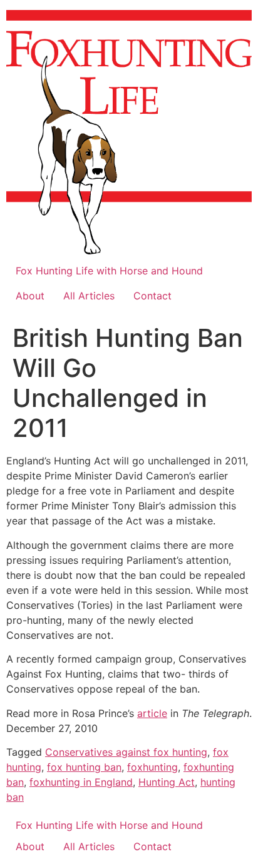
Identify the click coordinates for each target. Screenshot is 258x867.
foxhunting (152, 767)
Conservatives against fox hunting (126, 752)
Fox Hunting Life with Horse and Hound (109, 270)
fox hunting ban (84, 767)
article (152, 713)
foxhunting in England (81, 782)
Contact (152, 295)
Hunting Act (166, 782)
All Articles (89, 295)
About (30, 295)
